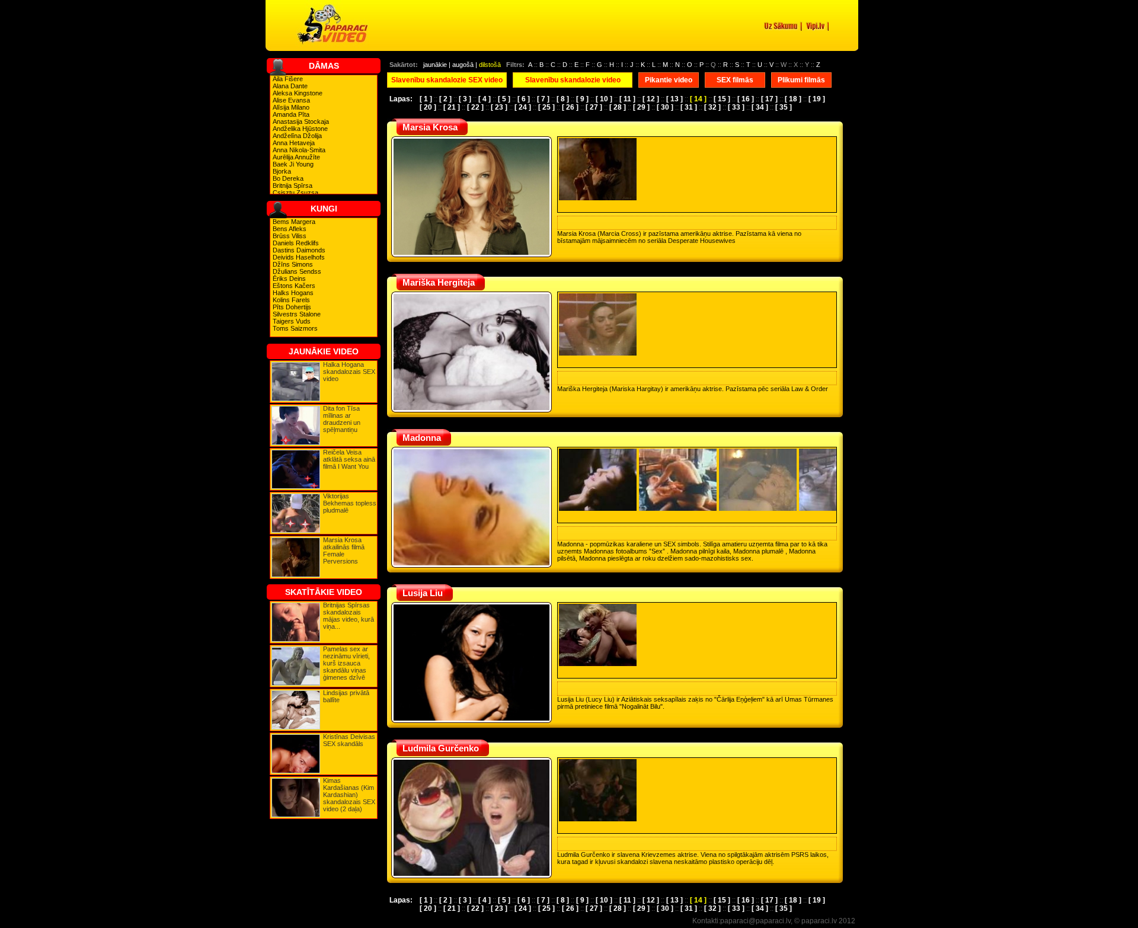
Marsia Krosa (430, 127)
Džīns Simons (293, 264)
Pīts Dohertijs (292, 307)
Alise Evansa (291, 100)
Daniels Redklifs (296, 243)
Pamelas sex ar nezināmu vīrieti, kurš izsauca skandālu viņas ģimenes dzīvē (346, 663)
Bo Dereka (288, 178)
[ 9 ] (582, 99)
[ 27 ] (594, 107)
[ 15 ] (722, 99)
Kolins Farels (291, 299)
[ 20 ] (428, 107)
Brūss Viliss (289, 235)
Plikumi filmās (801, 80)
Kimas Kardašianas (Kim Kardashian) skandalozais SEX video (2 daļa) (349, 794)
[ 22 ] (475, 107)
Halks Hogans (293, 292)
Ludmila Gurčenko (440, 748)
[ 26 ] (570, 107)
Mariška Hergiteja (438, 282)
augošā (463, 64)
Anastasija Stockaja (301, 121)
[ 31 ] (688, 107)
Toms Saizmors (295, 328)
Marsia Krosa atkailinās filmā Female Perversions (344, 550)
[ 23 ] (499, 107)
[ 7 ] (543, 99)
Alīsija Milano (291, 107)
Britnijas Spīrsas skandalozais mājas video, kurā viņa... (348, 615)
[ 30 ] (665, 107)
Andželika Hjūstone (300, 128)
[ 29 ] (641, 107)
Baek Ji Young (293, 164)
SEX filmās (735, 80)
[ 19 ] (816, 99)
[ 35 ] (783, 107)
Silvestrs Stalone (297, 314)
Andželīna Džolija (297, 135)
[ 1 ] (426, 99)
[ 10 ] (604, 99)
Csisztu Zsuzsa (295, 192)
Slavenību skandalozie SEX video (447, 80)
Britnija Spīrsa (292, 185)
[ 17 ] (769, 99)
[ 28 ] (617, 107)
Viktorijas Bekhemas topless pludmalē (349, 503)
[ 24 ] (522, 107)
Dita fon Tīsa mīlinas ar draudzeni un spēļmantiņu (341, 419)
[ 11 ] (627, 99)
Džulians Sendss (297, 271)
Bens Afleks (289, 228)
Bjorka (282, 171)
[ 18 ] (793, 99)
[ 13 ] (674, 99)
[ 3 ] (465, 99)
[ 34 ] (760, 107)
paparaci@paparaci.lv (755, 921)
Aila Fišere (288, 78)
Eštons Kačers (294, 285)
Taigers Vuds (292, 321)
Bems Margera (294, 221)
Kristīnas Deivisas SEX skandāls (349, 740)
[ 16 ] (745, 99)
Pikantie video (668, 80)
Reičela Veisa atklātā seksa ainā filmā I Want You (349, 459)
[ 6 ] (523, 99)
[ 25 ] (546, 107)
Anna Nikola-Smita (299, 149)
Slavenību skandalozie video (573, 80)
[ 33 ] (736, 107)
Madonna (421, 438)
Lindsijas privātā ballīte (346, 696)
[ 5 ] (504, 99)
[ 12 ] (650, 99)
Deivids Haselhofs (299, 257)
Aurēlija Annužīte (296, 157)
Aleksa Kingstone (297, 93)
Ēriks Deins (289, 278)
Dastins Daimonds (299, 250)
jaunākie (435, 64)
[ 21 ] (451, 107)
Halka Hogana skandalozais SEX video (349, 371)
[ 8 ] (563, 99)
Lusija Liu (422, 593)
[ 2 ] (445, 99)
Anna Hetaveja (294, 142)
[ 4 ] (484, 99)
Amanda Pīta (291, 114)
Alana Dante (290, 85)
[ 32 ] (712, 107)
